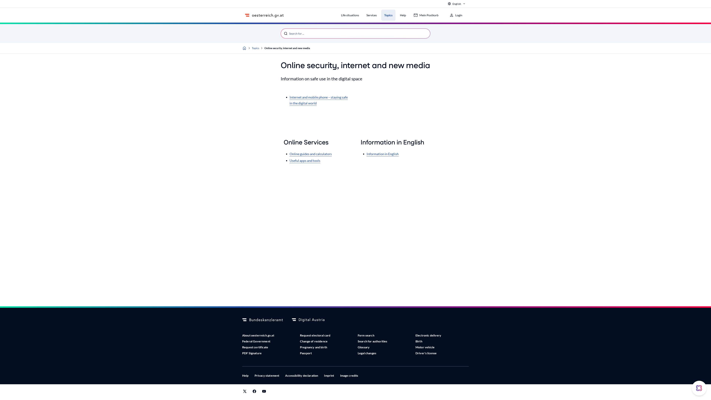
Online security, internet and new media (287, 48)
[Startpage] (244, 48)
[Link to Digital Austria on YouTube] (264, 392)
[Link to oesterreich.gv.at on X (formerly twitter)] (244, 392)
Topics (255, 48)
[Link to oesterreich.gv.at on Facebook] (254, 392)
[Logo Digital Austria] (312, 320)
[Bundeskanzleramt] (262, 320)
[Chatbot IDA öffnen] (699, 388)
